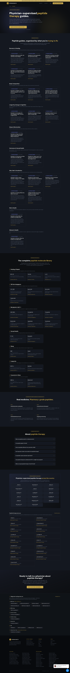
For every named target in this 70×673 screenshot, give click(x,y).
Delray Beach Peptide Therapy (13, 654)
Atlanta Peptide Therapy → (14, 542)
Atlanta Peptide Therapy (25, 658)
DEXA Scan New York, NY (45, 603)
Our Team (40, 642)
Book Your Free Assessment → (35, 587)
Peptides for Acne (38, 661)
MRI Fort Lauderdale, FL (22, 627)
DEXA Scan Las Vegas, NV (26, 605)
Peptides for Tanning (52, 661)
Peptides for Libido (39, 665)
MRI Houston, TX (39, 627)
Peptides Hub (38, 653)
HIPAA (51, 642)
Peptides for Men (38, 655)
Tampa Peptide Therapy (25, 655)
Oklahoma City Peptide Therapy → (41, 553)
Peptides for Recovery (39, 657)
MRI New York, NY (31, 627)
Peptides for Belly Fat (39, 663)
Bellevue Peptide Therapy (26, 662)
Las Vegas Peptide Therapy (13, 658)
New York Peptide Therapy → (40, 531)
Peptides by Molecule (29, 642)
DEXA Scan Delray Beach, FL (24, 603)
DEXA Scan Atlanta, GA (36, 605)
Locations (46, 3)
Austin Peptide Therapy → (40, 542)
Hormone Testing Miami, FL (15, 614)
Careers (40, 644)
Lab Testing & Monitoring (30, 644)
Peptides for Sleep (51, 665)
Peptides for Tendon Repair (40, 666)
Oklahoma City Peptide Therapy (14, 662)
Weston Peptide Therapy (26, 654)
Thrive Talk (40, 646)
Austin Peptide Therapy (12, 659)
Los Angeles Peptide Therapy (13, 661)
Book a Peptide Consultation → (18, 27)
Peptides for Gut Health (52, 657)
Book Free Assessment (58, 3)
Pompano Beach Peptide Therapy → (42, 525)
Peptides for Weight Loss (52, 654)
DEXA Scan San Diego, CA (15, 605)
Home (10, 6)
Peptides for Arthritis (39, 662)
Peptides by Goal (29, 640)
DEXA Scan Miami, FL (14, 603)
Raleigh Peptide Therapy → (14, 553)
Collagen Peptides (51, 662)
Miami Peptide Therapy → (14, 520)
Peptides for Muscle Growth (53, 663)
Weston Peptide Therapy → (14, 525)
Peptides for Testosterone (53, 655)
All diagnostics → (58, 596)
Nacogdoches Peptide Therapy (26, 659)
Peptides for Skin (38, 659)
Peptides (40, 3)
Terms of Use (52, 644)
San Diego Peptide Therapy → (15, 536)
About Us (40, 640)
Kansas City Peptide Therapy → (15, 564)
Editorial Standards (53, 643)
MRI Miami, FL (13, 627)
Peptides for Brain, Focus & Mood (54, 658)
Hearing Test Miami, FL (14, 623)
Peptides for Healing (52, 666)
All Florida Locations (12, 653)
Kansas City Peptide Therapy (26, 663)
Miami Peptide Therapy (25, 653)
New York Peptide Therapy (13, 657)
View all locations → (57, 513)
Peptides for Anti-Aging (39, 654)
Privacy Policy (53, 640)
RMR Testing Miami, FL (14, 610)
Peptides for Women (52, 653)
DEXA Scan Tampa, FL (35, 603)
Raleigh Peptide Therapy (26, 661)
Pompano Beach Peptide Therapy (14, 655)
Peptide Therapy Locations (30, 643)
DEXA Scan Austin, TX (46, 605)
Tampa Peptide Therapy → (14, 531)
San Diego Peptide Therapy (26, 657)
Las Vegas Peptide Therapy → (41, 536)
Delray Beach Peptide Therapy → (41, 520)
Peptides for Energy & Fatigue (40, 658)
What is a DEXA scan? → (18, 601)
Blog (50, 3)
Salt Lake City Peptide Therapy (13, 663)
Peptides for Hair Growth (52, 659)
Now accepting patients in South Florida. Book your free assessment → (35, 0)
